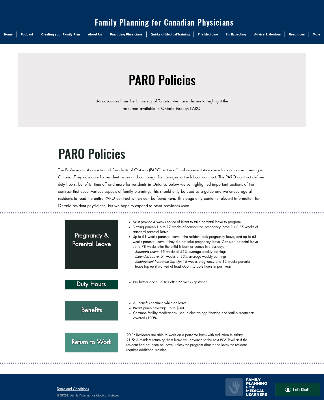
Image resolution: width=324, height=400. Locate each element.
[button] (95, 34)
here (171, 198)
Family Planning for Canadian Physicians (164, 22)
